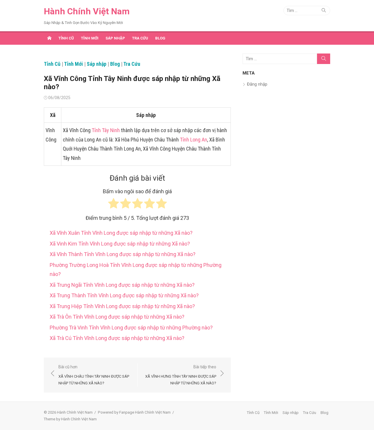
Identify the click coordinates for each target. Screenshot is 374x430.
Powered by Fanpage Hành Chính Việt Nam (134, 412)
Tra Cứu (140, 38)
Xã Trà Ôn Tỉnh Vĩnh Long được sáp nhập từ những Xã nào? (117, 317)
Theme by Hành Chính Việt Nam (70, 419)
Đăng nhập (257, 84)
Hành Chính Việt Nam (87, 11)
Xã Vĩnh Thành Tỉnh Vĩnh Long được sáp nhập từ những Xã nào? (122, 254)
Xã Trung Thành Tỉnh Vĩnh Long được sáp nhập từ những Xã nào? (124, 295)
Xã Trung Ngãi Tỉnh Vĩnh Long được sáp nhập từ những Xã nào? (122, 285)
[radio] (113, 205)
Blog (160, 38)
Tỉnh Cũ (66, 38)
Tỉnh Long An (193, 140)
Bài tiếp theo (180, 375)
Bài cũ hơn (93, 375)
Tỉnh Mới (89, 38)
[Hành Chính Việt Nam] (49, 38)
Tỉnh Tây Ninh (106, 130)
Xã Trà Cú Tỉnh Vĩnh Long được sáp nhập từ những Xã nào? (117, 338)
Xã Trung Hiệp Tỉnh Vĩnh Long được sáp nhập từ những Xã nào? (122, 306)
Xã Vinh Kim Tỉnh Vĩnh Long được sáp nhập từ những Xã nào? (120, 244)
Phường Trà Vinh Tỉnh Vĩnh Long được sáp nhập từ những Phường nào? (131, 327)
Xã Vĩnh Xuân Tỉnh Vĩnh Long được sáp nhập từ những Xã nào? (121, 233)
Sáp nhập (115, 38)
